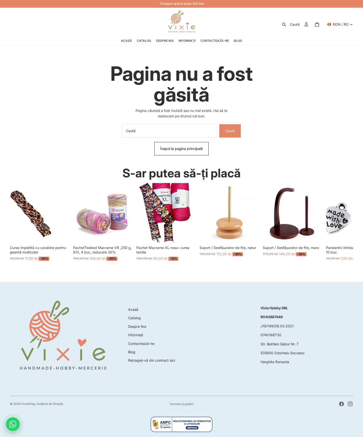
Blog (131, 352)
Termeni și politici (181, 404)
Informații (135, 335)
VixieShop (28, 404)
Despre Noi (137, 326)
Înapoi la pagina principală (181, 148)
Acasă (133, 309)
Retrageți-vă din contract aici (151, 360)
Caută (230, 131)
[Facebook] (341, 404)
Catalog (134, 318)
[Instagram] (350, 404)
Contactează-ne (141, 343)
